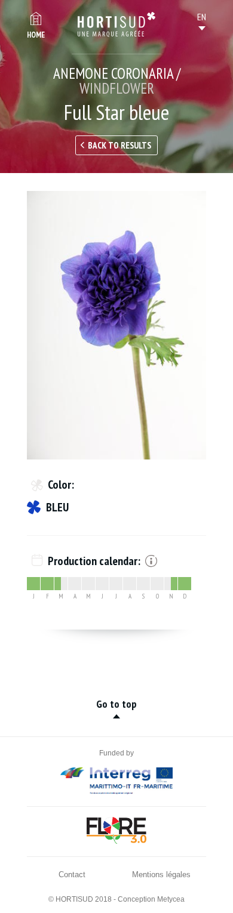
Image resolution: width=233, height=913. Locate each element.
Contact (72, 874)
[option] (116, 325)
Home (36, 35)
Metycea (171, 899)
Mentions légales (161, 874)
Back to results (119, 145)
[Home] (116, 24)
